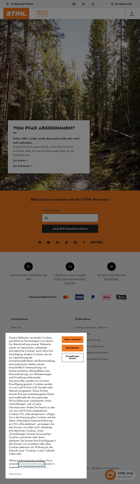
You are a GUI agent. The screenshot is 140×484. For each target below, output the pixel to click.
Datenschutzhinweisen (31, 464)
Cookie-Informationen (34, 467)
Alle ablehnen (72, 348)
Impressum (15, 474)
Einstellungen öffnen (72, 357)
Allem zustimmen (72, 339)
